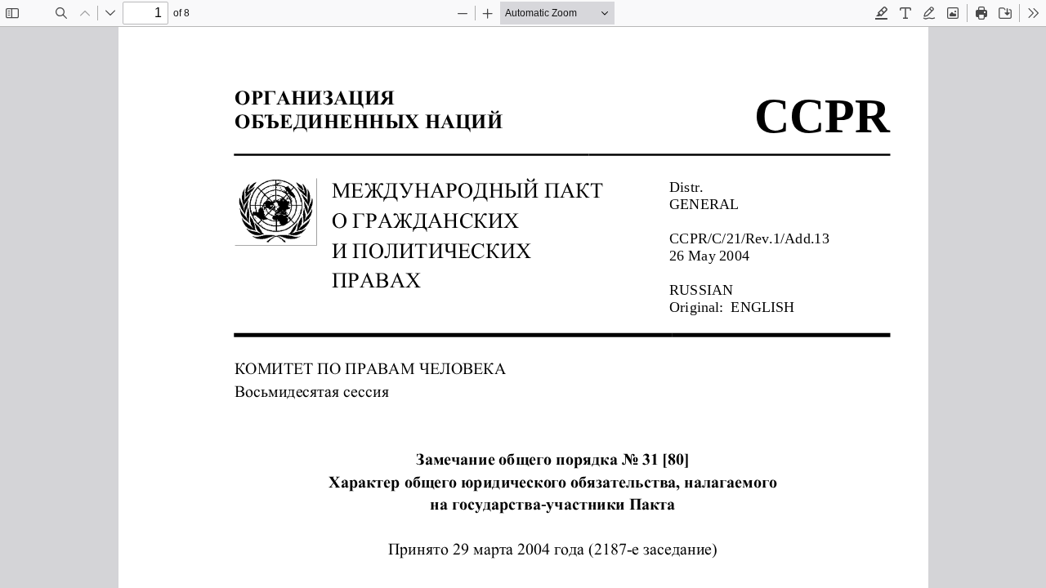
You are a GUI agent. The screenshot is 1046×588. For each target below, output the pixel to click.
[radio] (881, 13)
